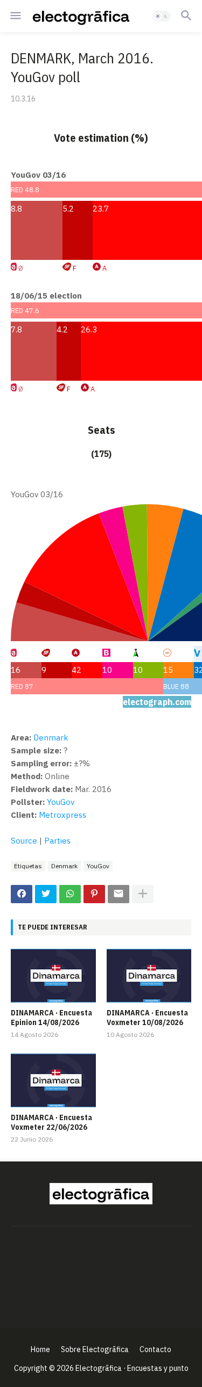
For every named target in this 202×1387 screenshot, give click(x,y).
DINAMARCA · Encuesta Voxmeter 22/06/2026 (51, 1122)
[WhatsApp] (70, 894)
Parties (57, 841)
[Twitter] (46, 894)
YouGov (60, 802)
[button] (15, 16)
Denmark (64, 866)
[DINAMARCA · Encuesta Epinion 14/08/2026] (53, 976)
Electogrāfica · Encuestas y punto (132, 1368)
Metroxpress (62, 815)
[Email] (118, 894)
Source (24, 841)
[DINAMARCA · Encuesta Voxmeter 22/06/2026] (53, 1080)
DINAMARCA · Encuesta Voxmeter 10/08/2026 (147, 1017)
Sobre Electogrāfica (95, 1349)
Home (40, 1349)
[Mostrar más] (143, 894)
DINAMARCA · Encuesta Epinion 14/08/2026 (51, 1017)
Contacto (155, 1349)
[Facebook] (21, 894)
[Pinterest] (94, 894)
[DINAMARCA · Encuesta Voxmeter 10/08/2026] (149, 976)
